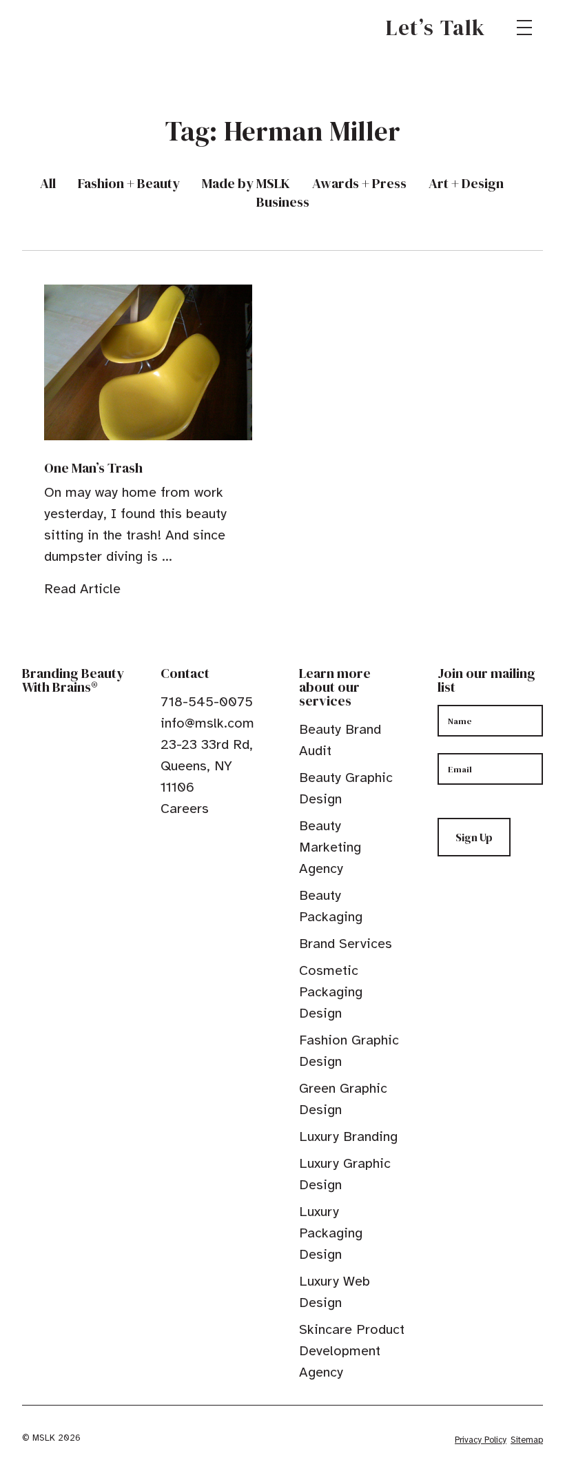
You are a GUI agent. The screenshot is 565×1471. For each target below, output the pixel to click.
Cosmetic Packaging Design (330, 992)
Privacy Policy (480, 1440)
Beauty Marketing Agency (330, 847)
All (48, 183)
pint (209, 840)
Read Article (82, 588)
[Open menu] (524, 27)
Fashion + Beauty (129, 183)
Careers (185, 808)
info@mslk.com (207, 723)
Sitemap (527, 1440)
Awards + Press (359, 183)
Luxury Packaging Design (330, 1233)
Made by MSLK (246, 183)
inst (231, 840)
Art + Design (466, 183)
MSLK (71, 27)
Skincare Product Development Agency (351, 1351)
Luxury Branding (348, 1136)
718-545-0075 (207, 701)
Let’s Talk (436, 27)
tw (188, 840)
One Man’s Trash (93, 467)
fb (167, 840)
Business (282, 202)
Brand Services (345, 943)
